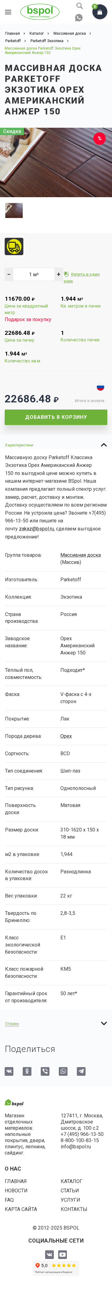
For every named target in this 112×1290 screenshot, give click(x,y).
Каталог (71, 1181)
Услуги (70, 1200)
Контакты (74, 1209)
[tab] (56, 445)
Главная (16, 1181)
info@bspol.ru (76, 1147)
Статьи (70, 1191)
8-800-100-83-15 (80, 1140)
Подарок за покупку (28, 319)
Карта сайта (21, 1209)
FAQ (9, 1200)
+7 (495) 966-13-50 (82, 1134)
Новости (16, 1191)
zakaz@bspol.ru (36, 529)
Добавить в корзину (56, 417)
